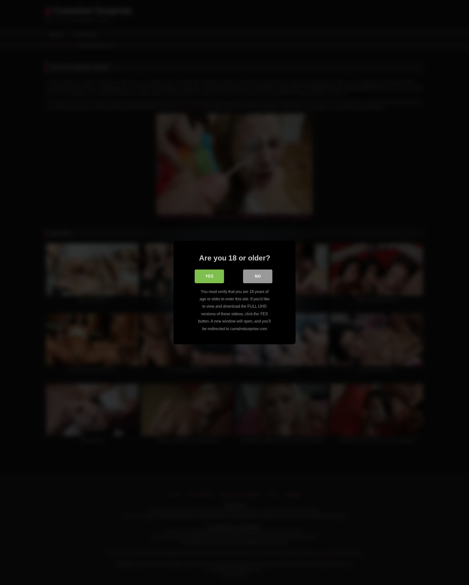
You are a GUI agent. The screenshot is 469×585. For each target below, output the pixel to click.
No (258, 276)
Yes (209, 276)
